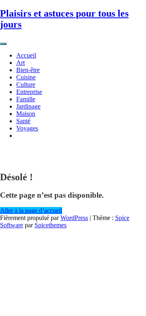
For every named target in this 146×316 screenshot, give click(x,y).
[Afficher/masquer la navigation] (3, 44)
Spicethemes (50, 225)
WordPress (74, 217)
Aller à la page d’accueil (31, 210)
